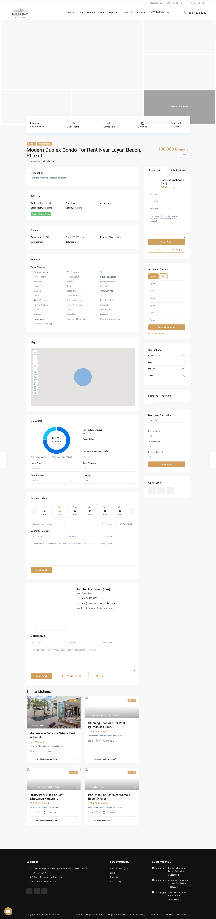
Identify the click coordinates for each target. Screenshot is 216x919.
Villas (150, 375)
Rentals (31, 144)
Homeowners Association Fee (96, 451)
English (160, 12)
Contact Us (168, 914)
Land (150, 362)
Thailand (48, 208)
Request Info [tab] (155, 170)
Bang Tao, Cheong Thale (101, 715)
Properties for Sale (116, 914)
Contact (141, 12)
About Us (127, 12)
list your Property (137, 914)
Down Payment (37, 475)
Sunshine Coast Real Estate (43, 881)
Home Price (36, 463)
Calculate (166, 464)
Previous (34, 511)
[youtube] (17, 3)
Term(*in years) (89, 463)
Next (132, 511)
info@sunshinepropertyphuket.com (166, 3)
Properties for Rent (95, 914)
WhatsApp (100, 676)
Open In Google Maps (41, 214)
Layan (51, 161)
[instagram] (23, 3)
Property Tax (88, 439)
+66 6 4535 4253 (196, 12)
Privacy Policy (183, 914)
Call (71, 676)
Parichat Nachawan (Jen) (93, 589)
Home (71, 12)
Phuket (44, 161)
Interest (86, 475)
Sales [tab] (163, 276)
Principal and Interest (92, 430)
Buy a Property (87, 12)
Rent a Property (108, 12)
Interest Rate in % (155, 452)
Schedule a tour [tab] (178, 170)
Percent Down (154, 431)
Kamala (35, 726)
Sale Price (152, 421)
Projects (151, 369)
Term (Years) (154, 442)
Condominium (37, 126)
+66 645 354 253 (198, 3)
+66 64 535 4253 (89, 598)
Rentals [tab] (153, 276)
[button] (83, 377)
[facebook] (11, 3)
